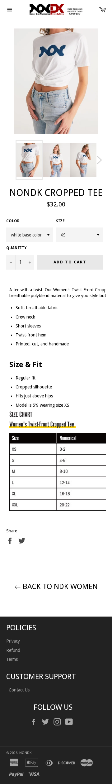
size (60, 221)
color (13, 221)
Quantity (16, 248)
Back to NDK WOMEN (59, 586)
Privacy (13, 641)
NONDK (25, 753)
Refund (13, 650)
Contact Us (18, 689)
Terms (12, 659)
